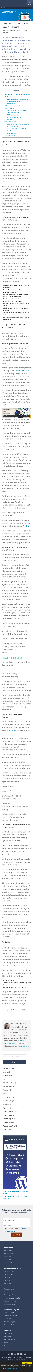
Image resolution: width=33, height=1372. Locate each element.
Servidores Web (7, 1104)
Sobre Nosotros (8, 1333)
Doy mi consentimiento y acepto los (13, 1228)
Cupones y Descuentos (10, 1304)
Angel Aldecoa (16, 30)
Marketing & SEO (7, 1097)
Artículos (5, 1072)
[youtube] (21, 1354)
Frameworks (6, 1090)
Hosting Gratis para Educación (12, 1298)
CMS (4, 1079)
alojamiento (14, 593)
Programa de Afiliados (10, 1301)
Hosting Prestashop (9, 1271)
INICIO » (3, 7)
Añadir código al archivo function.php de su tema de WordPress (16, 117)
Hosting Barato (8, 1260)
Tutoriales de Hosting (9, 1111)
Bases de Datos (7, 1076)
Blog (5, 1345)
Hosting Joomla (8, 1280)
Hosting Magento (8, 1274)
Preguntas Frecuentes (10, 1312)
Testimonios (7, 1342)
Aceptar (27, 1363)
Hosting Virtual (8, 1263)
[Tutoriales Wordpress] (15, 1162)
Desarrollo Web (7, 1086)
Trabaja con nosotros (9, 1339)
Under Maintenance (10, 122)
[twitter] (9, 1354)
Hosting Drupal (8, 1277)
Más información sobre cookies (11, 1368)
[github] (18, 1354)
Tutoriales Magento (8, 1119)
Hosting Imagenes (9, 1253)
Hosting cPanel (8, 1250)
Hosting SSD (7, 1257)
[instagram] (25, 1354)
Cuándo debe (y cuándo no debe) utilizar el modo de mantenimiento (17, 101)
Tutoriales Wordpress (8, 1129)
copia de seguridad (14, 730)
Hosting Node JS (8, 1283)
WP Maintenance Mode (22, 370)
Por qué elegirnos (8, 1336)
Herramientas (7, 1319)
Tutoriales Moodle (8, 1122)
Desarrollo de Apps (8, 1083)
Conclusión (10, 135)
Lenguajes (5, 1093)
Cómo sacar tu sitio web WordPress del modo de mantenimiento (16, 131)
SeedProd (26, 526)
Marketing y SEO (7, 1101)
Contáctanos (7, 1292)
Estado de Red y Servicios (10, 1316)
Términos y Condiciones (10, 1295)
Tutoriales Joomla (7, 1115)
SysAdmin (5, 1108)
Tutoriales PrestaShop (9, 1126)
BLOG (7, 7)
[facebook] (12, 1354)
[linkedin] (15, 1354)
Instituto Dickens (23, 1046)
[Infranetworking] (10, 3)
